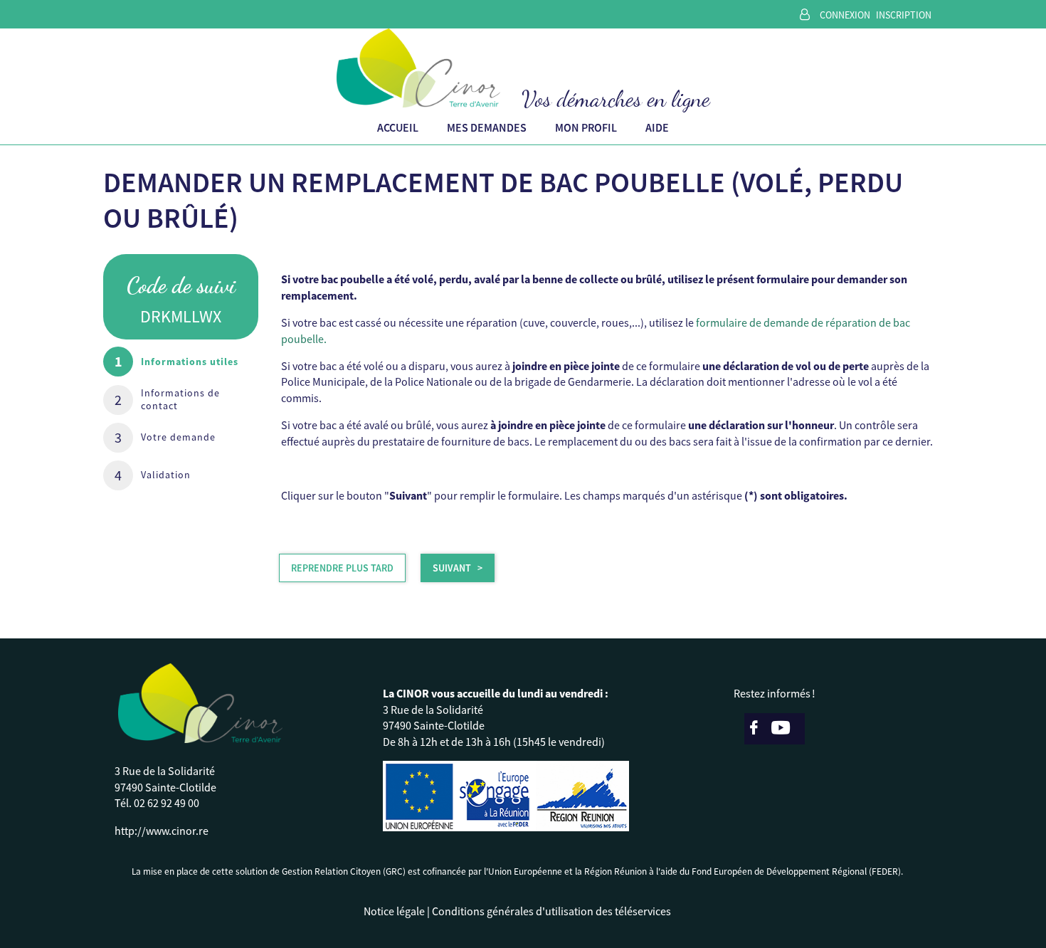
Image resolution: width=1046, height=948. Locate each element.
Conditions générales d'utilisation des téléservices (551, 911)
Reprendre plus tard (342, 568)
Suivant (452, 568)
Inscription (903, 15)
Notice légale (394, 911)
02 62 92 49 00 (166, 803)
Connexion (845, 15)
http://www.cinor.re (161, 830)
